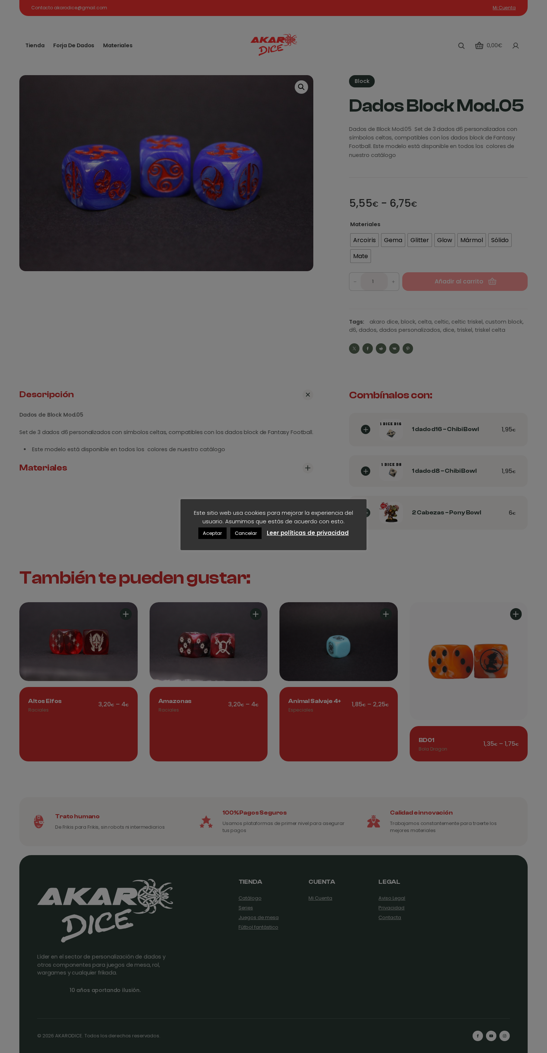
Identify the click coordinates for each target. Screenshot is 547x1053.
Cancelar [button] (246, 533)
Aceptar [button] (212, 533)
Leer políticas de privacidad (308, 533)
